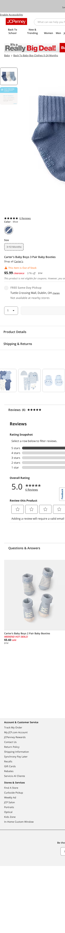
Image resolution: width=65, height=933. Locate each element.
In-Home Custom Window (19, 821)
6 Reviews (25, 218)
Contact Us (10, 742)
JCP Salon (9, 802)
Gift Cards (10, 766)
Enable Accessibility (11, 14)
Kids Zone (10, 816)
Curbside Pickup (13, 792)
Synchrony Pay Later (16, 756)
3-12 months (14, 246)
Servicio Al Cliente (14, 776)
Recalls (8, 761)
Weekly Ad (10, 797)
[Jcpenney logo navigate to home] (16, 21)
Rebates (9, 771)
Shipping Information (16, 751)
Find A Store (11, 787)
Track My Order (13, 727)
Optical (8, 812)
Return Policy (11, 746)
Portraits (9, 807)
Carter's (18, 261)
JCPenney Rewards (15, 737)
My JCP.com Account (16, 732)
